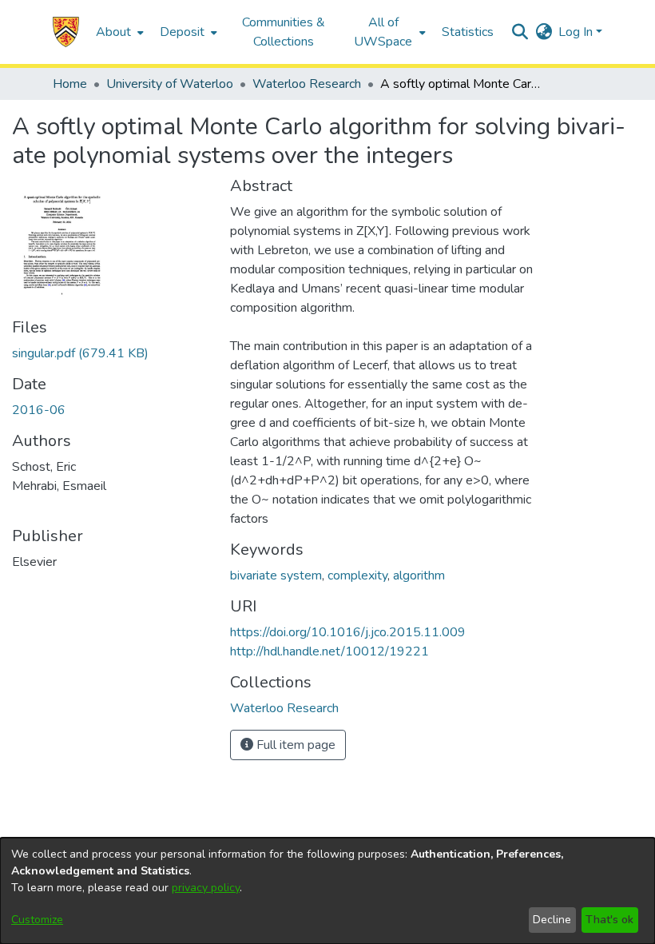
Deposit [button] (182, 32)
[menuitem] (118, 32)
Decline (552, 919)
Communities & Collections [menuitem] (283, 32)
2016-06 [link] (39, 410)
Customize (37, 919)
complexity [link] (357, 575)
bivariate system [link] (276, 575)
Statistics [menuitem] (468, 32)
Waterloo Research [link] (306, 84)
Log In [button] (577, 32)
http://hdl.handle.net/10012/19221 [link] (329, 651)
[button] (66, 32)
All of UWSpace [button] (383, 32)
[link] (80, 353)
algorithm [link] (419, 575)
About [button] (113, 32)
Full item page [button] (294, 745)
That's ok (609, 919)
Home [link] (70, 84)
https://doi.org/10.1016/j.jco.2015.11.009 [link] (348, 632)
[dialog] (327, 891)
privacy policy (206, 887)
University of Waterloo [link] (169, 84)
